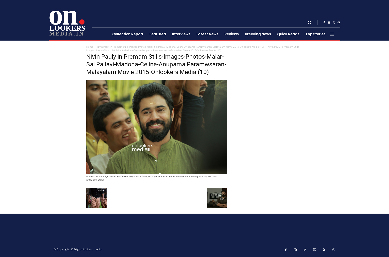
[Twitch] (314, 250)
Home (89, 46)
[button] (309, 22)
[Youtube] (338, 22)
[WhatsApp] (334, 250)
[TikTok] (305, 250)
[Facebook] (324, 22)
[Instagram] (329, 22)
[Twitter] (333, 22)
